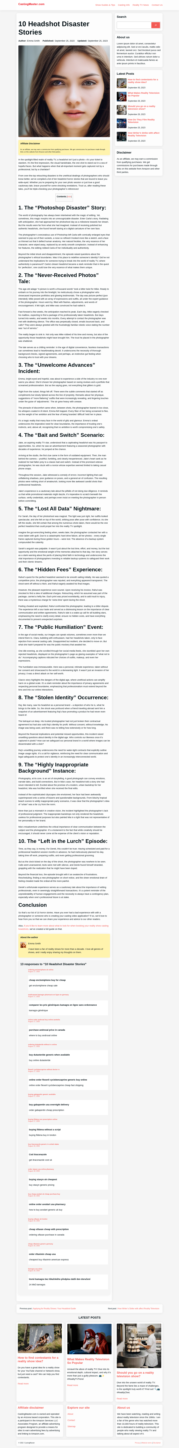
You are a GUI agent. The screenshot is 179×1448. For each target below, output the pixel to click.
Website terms (147, 1443)
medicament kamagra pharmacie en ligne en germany (48, 995)
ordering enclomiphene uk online (40, 970)
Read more (23, 1383)
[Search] (155, 25)
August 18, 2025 (34, 1146)
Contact (71, 1420)
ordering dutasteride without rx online (42, 1044)
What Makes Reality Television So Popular (144, 94)
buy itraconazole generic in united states (43, 1144)
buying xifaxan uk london (37, 1219)
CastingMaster (29, 1443)
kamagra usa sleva (35, 1269)
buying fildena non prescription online (42, 1119)
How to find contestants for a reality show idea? (143, 80)
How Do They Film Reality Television (141, 121)
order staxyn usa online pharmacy (41, 1169)
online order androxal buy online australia (44, 1020)
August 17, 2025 (34, 971)
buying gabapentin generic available (42, 1094)
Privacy (137, 1443)
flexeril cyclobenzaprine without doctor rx (44, 1069)
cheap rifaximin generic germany (40, 1244)
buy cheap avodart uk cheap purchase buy (44, 1194)
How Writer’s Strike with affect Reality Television (143, 134)
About (70, 1414)
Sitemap (71, 1426)
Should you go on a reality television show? (141, 107)
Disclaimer (157, 1443)
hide (69, 196)
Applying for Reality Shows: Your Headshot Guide (54, 1309)
